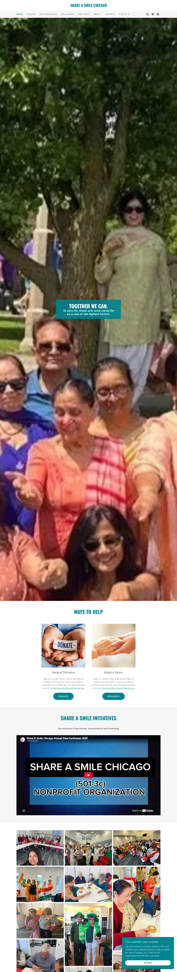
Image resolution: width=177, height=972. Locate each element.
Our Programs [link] (48, 14)
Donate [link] (31, 14)
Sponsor (114, 696)
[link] (88, 6)
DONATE (63, 696)
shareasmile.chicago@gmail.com (69, 688)
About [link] (97, 14)
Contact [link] (110, 14)
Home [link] (19, 14)
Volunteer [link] (67, 14)
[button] (124, 14)
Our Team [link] (83, 14)
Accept (148, 963)
